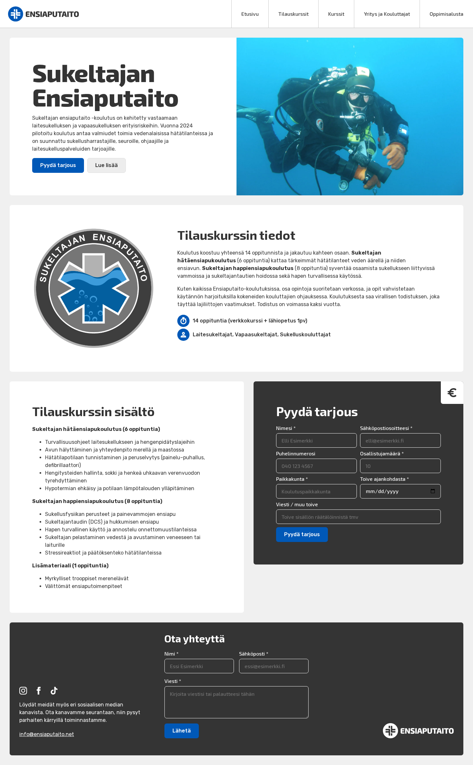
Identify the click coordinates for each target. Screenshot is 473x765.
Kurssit (336, 14)
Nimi (171, 653)
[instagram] (23, 691)
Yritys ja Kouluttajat (387, 14)
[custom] (54, 691)
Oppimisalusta (446, 14)
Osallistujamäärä (382, 453)
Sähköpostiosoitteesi (386, 428)
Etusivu (250, 14)
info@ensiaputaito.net (46, 734)
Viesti (172, 681)
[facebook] (38, 691)
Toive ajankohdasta (384, 478)
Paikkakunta (292, 478)
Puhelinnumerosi (295, 453)
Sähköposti (253, 653)
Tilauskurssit (293, 14)
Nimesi (286, 428)
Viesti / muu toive (297, 504)
